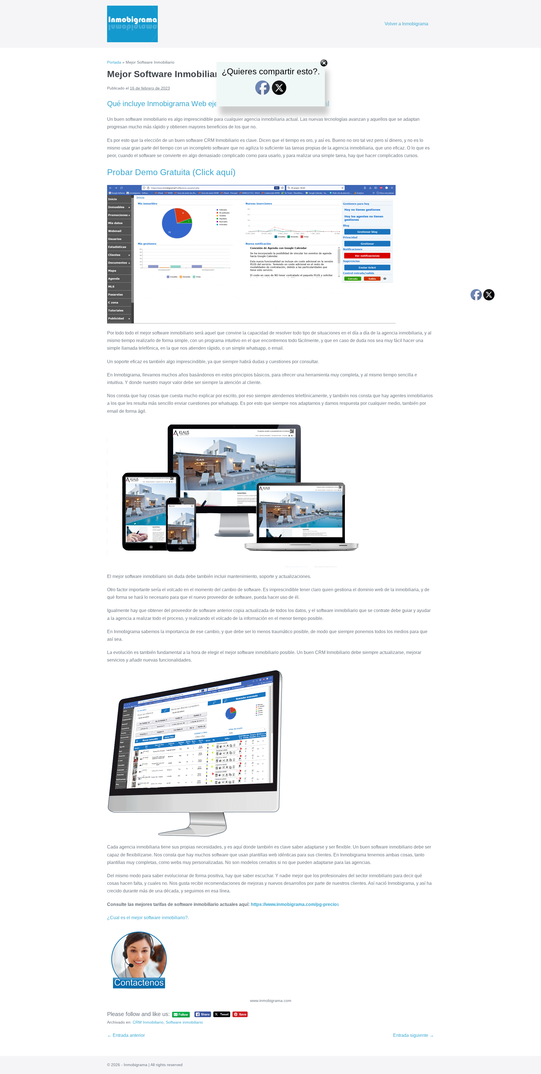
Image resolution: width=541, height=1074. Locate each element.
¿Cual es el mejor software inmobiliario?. (148, 917)
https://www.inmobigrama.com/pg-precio (294, 904)
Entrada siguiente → (413, 1035)
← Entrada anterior (126, 1035)
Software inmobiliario (184, 1022)
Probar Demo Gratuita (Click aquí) (171, 172)
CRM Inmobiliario (148, 1022)
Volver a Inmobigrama (406, 23)
